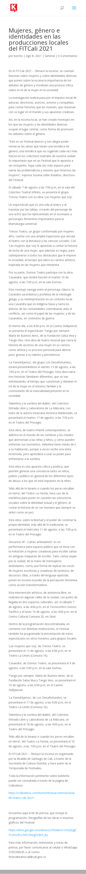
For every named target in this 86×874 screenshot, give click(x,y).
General (50, 56)
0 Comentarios (67, 56)
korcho (18, 56)
